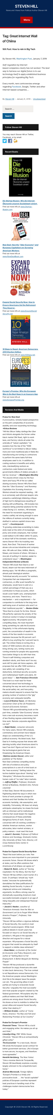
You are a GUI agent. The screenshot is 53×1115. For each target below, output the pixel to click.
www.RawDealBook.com (13, 256)
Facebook (16, 86)
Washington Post (24, 58)
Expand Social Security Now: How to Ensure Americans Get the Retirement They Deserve (19, 305)
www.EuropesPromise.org (13, 400)
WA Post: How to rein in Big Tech (19, 49)
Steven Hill (26, 6)
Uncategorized (39, 99)
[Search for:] (21, 109)
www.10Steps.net (27, 355)
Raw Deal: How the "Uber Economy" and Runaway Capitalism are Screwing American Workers (20, 248)
